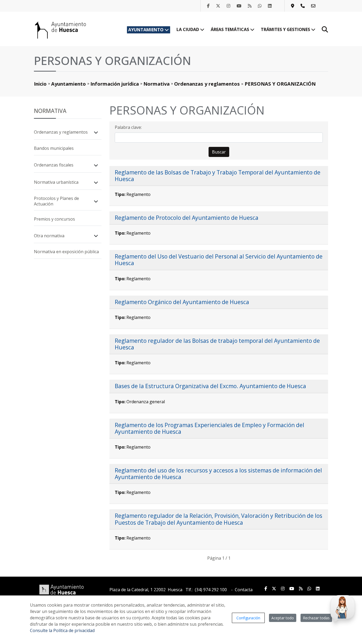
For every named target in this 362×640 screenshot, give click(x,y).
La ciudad (188, 29)
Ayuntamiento (146, 30)
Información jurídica (114, 83)
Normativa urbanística (56, 182)
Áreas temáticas (230, 29)
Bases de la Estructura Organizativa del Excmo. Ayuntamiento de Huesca (210, 386)
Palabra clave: (128, 127)
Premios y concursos (54, 219)
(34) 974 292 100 (211, 590)
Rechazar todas (316, 617)
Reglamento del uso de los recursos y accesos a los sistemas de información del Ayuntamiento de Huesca (218, 474)
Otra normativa (49, 236)
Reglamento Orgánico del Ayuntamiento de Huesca (182, 302)
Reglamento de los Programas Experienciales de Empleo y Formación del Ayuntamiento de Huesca (209, 428)
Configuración (248, 617)
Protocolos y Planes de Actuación (56, 201)
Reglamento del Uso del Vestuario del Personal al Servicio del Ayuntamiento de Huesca (219, 260)
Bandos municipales (54, 148)
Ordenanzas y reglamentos (207, 83)
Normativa (156, 83)
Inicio (40, 83)
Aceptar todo (282, 617)
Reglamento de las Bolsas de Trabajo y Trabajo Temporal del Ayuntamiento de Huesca (217, 176)
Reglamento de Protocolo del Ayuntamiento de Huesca (186, 217)
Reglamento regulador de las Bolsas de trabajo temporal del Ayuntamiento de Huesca (217, 344)
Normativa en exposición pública (66, 252)
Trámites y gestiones (286, 29)
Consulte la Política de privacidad (62, 630)
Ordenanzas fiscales (53, 165)
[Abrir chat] (342, 607)
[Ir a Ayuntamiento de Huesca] (60, 30)
